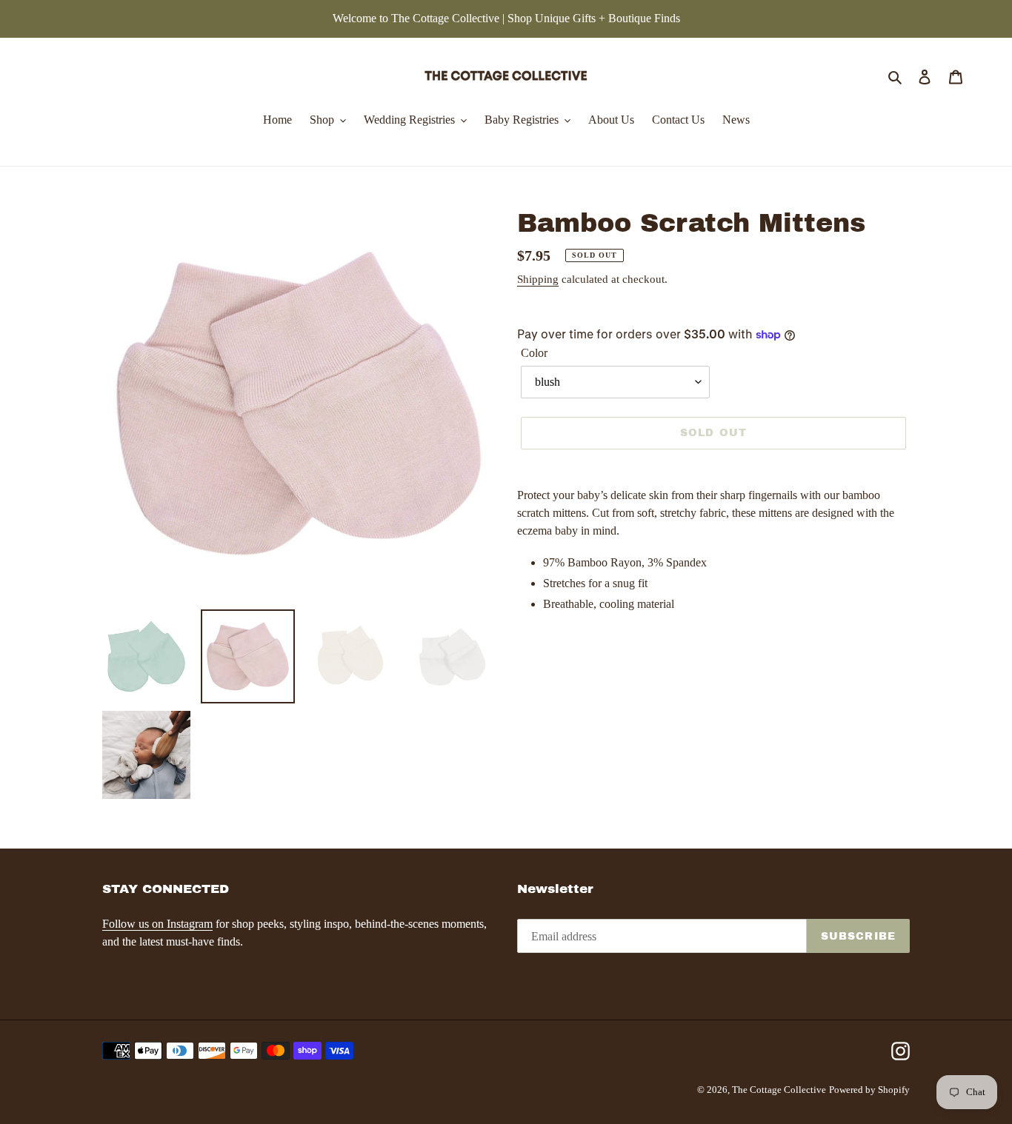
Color (534, 353)
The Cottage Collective (779, 1089)
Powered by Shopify (869, 1089)
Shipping (538, 279)
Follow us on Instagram (157, 923)
